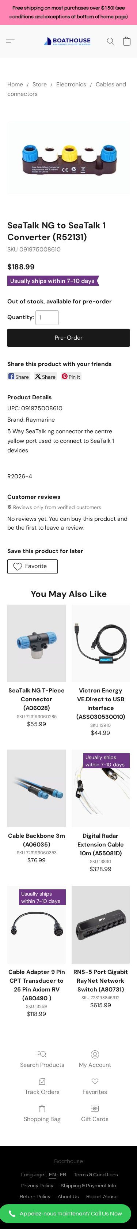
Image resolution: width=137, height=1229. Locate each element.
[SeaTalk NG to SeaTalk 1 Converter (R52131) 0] (68, 157)
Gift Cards (95, 1119)
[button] (68, 1213)
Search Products (42, 1065)
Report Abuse (102, 1196)
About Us (68, 1196)
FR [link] (63, 1174)
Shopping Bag (42, 1119)
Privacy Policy (37, 1185)
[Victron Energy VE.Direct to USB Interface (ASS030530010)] (101, 643)
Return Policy (35, 1196)
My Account (95, 1065)
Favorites (95, 1092)
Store (40, 84)
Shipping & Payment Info (88, 1185)
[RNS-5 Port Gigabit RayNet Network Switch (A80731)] (101, 924)
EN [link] (52, 1174)
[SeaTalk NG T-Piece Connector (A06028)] (36, 643)
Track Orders (42, 1092)
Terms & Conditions (96, 1174)
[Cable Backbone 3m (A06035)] (36, 788)
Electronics (71, 84)
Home (15, 84)
